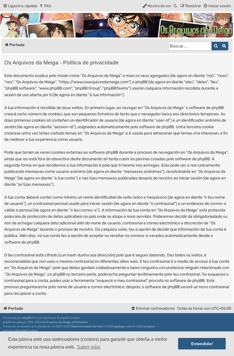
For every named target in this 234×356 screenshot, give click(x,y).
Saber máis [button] (88, 347)
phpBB (26, 318)
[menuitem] (45, 6)
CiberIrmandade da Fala (86, 326)
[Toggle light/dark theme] (175, 6)
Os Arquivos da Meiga (56, 322)
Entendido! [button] (202, 343)
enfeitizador (80, 322)
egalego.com (123, 326)
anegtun (149, 326)
